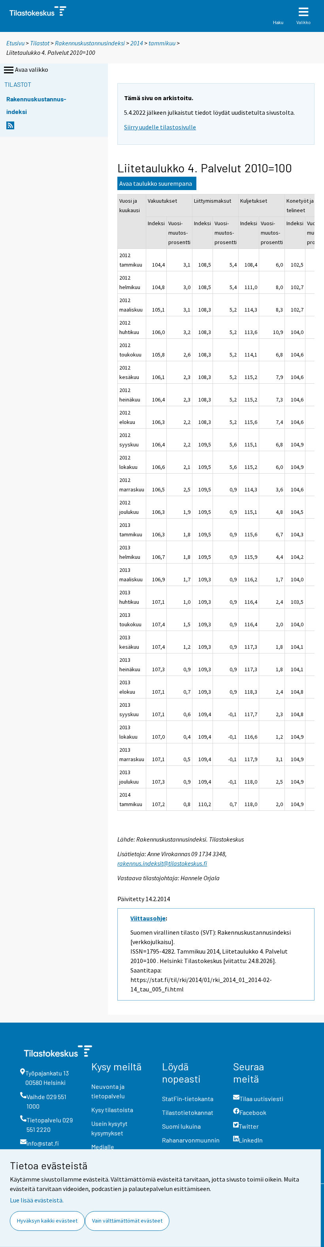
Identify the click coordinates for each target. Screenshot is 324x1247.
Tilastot (39, 43)
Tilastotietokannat (187, 1112)
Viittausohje (148, 918)
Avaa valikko (31, 69)
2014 (136, 43)
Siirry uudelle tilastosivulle (160, 127)
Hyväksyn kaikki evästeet (47, 1220)
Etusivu (15, 43)
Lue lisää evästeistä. (37, 1200)
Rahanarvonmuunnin (191, 1140)
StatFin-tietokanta (187, 1098)
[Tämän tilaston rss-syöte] (10, 127)
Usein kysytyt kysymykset (109, 1128)
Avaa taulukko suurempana (155, 183)
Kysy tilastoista (112, 1109)
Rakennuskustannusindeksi (90, 43)
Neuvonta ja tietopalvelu (108, 1091)
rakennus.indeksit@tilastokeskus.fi (162, 863)
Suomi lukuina (181, 1126)
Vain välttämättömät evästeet (127, 1220)
